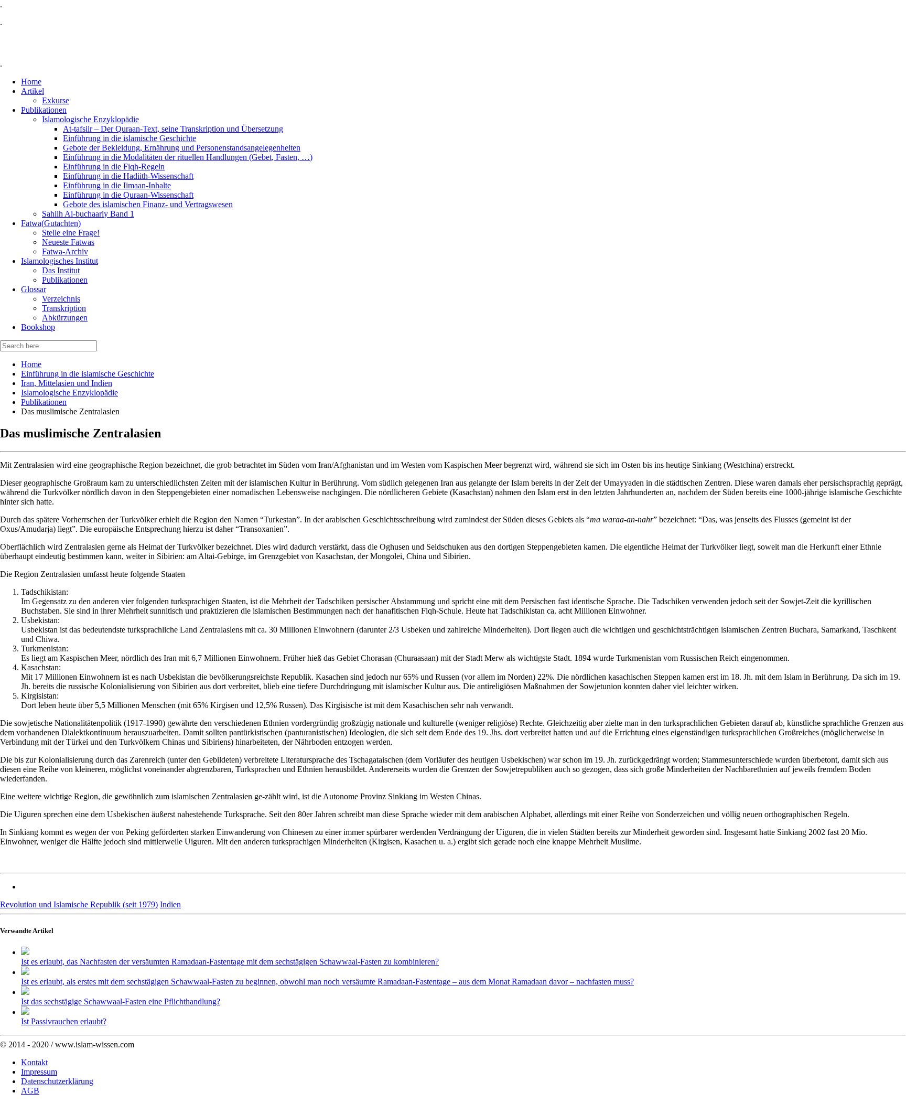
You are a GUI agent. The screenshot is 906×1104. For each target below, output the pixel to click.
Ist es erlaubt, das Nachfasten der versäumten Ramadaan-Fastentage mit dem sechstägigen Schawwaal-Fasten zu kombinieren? (230, 961)
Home (31, 364)
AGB (30, 1090)
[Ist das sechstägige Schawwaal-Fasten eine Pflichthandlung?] (25, 992)
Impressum (39, 1071)
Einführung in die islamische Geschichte (87, 373)
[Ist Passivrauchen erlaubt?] (25, 1011)
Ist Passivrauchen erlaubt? (63, 1021)
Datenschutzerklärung (57, 1081)
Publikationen (44, 402)
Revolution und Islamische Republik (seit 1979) (79, 904)
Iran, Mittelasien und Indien (66, 383)
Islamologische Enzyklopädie (69, 392)
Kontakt (34, 1062)
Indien (170, 904)
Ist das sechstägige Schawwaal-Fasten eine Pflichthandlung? (120, 1001)
